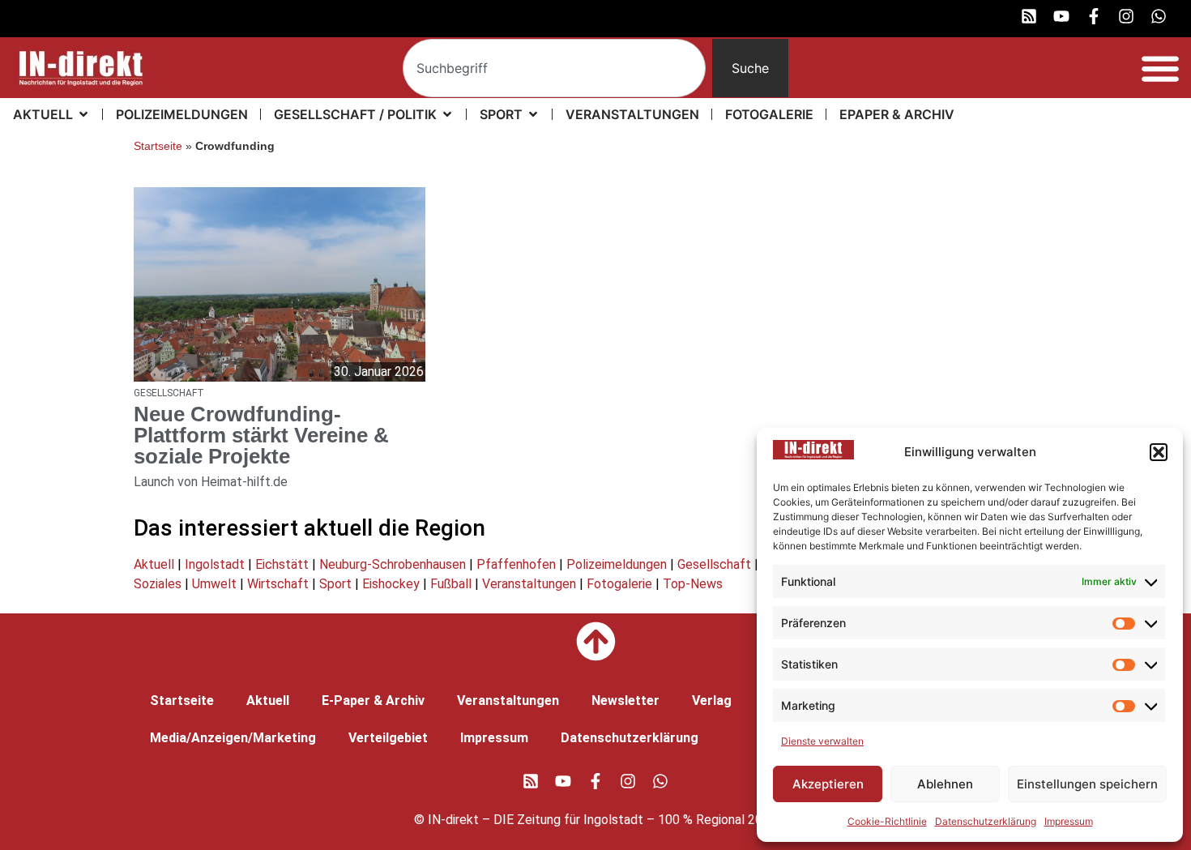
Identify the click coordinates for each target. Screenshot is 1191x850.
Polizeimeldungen (616, 564)
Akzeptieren (828, 784)
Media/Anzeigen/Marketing (233, 737)
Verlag (712, 700)
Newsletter (625, 700)
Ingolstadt (215, 564)
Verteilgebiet (388, 737)
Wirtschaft (278, 584)
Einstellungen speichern (1087, 784)
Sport (335, 584)
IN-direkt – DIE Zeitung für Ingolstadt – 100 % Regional (586, 819)
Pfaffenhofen (516, 564)
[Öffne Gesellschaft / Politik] (447, 114)
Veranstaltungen (529, 584)
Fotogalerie (619, 584)
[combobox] (554, 68)
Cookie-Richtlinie (887, 821)
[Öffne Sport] (533, 114)
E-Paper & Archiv (373, 700)
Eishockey (391, 584)
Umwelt (214, 584)
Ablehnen (945, 784)
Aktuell (154, 564)
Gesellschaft (714, 564)
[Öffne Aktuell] (83, 114)
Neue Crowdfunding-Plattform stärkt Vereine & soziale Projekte (261, 435)
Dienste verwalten (822, 741)
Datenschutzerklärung (985, 821)
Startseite (158, 146)
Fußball (451, 584)
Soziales (157, 584)
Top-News (693, 584)
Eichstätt (282, 564)
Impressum (1068, 821)
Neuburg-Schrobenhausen (392, 564)
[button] (1158, 452)
